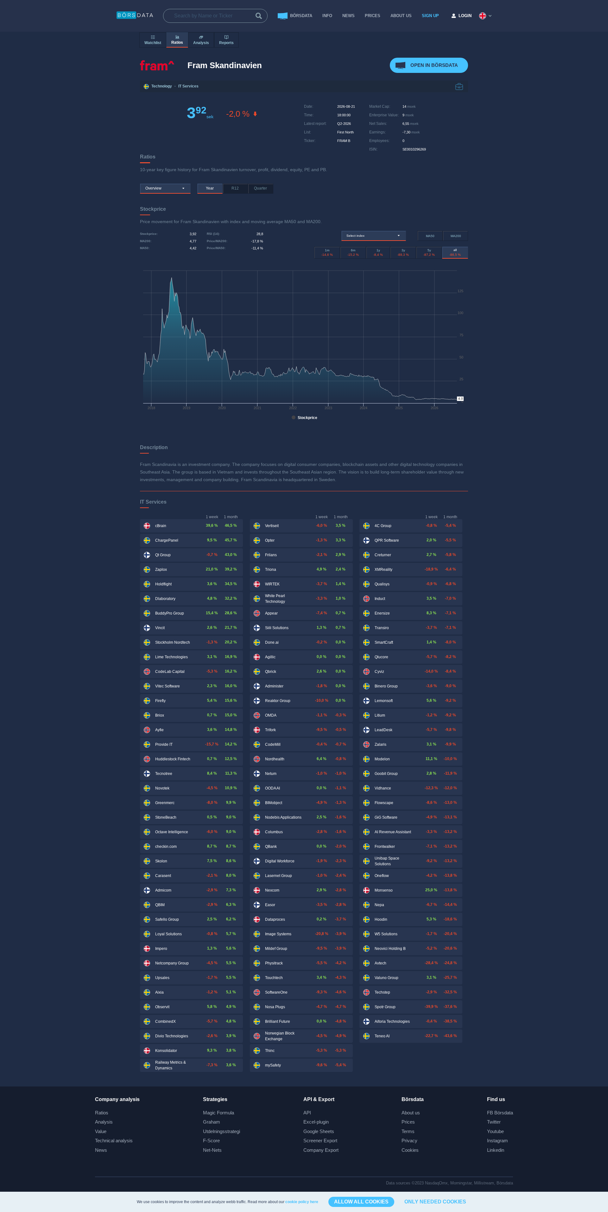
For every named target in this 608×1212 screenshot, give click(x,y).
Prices (408, 1122)
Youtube (495, 1131)
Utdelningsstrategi (221, 1131)
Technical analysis (114, 1140)
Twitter (494, 1122)
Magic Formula (218, 1112)
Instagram (497, 1140)
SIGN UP (430, 15)
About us (411, 1112)
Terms (408, 1131)
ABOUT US (401, 15)
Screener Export (320, 1140)
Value (100, 1131)
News (348, 15)
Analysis (104, 1122)
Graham (211, 1122)
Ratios (101, 1112)
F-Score (211, 1140)
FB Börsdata (500, 1112)
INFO (327, 15)
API (307, 1112)
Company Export (321, 1150)
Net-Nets (212, 1150)
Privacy (409, 1140)
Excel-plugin (316, 1122)
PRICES (372, 15)
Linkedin (495, 1150)
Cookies (410, 1150)
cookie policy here (301, 1202)
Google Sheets (318, 1131)
